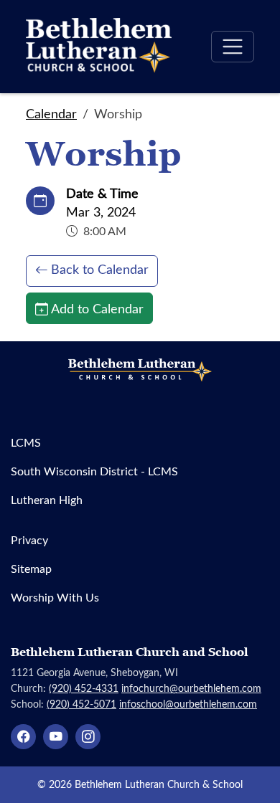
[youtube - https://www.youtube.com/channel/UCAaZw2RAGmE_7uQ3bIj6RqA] (55, 736)
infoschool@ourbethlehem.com (188, 704)
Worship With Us (55, 596)
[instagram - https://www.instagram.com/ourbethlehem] (88, 736)
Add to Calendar (97, 308)
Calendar (51, 113)
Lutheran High (47, 499)
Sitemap (31, 568)
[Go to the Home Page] (99, 46)
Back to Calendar (100, 268)
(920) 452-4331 (83, 688)
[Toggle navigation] (232, 46)
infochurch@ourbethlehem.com (191, 688)
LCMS (26, 442)
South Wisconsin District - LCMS (94, 470)
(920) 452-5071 (81, 704)
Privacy (29, 539)
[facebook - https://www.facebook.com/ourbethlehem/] (23, 736)
